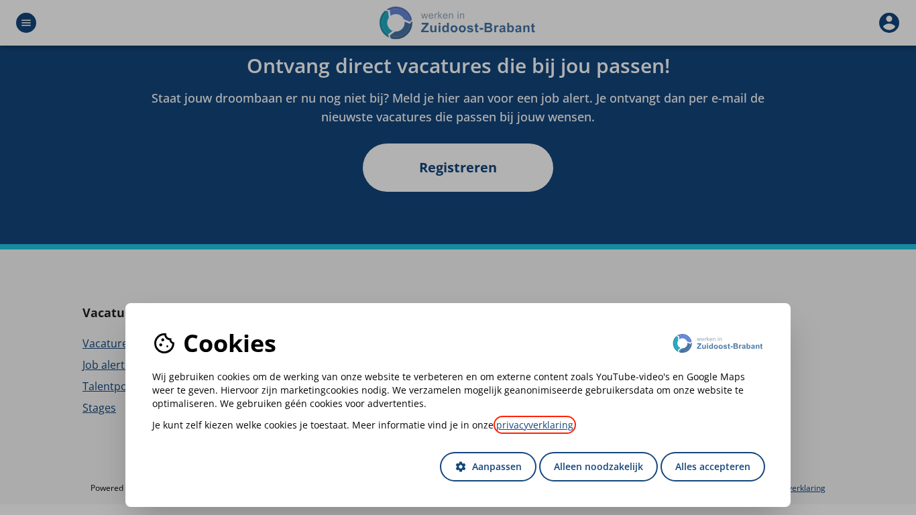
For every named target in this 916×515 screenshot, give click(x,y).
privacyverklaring (534, 424)
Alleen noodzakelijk (598, 466)
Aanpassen (488, 466)
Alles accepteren (712, 466)
